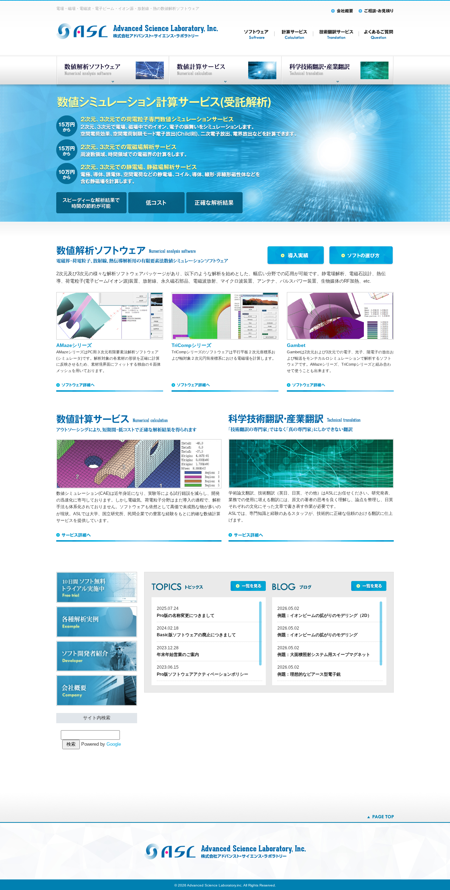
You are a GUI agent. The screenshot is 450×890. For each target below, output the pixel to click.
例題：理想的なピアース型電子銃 (309, 674)
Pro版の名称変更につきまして (185, 615)
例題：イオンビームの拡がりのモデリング (317, 634)
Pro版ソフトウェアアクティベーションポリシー (202, 674)
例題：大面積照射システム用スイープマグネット (323, 654)
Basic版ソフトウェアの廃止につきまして (196, 634)
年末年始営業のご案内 (178, 654)
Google (114, 744)
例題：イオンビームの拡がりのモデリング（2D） (324, 615)
